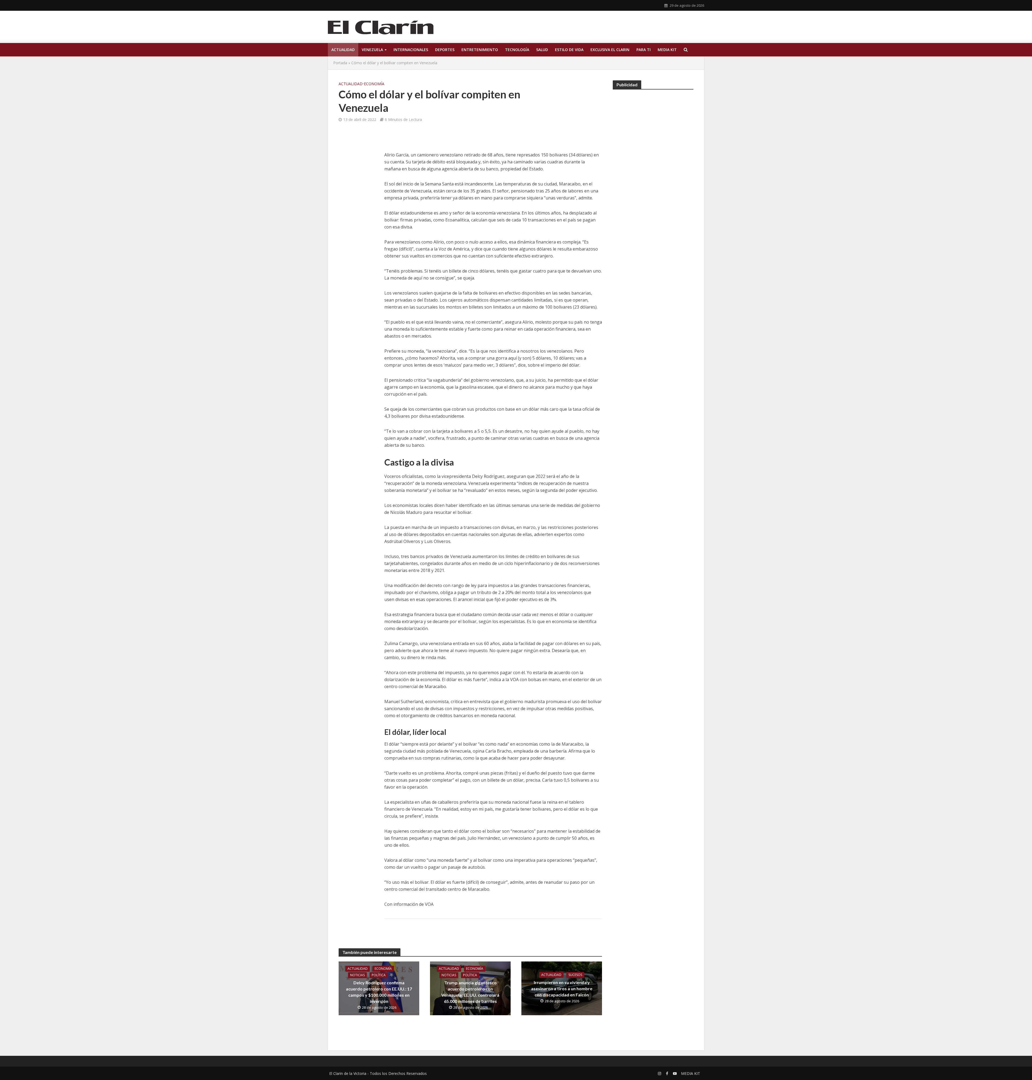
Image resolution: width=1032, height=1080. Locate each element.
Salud (542, 49)
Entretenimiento (479, 49)
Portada (340, 62)
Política (379, 975)
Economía (374, 83)
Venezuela (372, 49)
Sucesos (575, 974)
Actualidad (343, 49)
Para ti (643, 49)
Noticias (357, 975)
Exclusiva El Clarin (609, 49)
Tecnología (517, 49)
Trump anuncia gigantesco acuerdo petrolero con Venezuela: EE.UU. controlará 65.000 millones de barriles (470, 992)
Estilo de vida (569, 49)
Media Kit (667, 49)
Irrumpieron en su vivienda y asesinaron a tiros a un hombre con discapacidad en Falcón (561, 988)
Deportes (444, 49)
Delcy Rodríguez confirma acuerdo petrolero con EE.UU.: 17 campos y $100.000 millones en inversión (379, 992)
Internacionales (410, 49)
